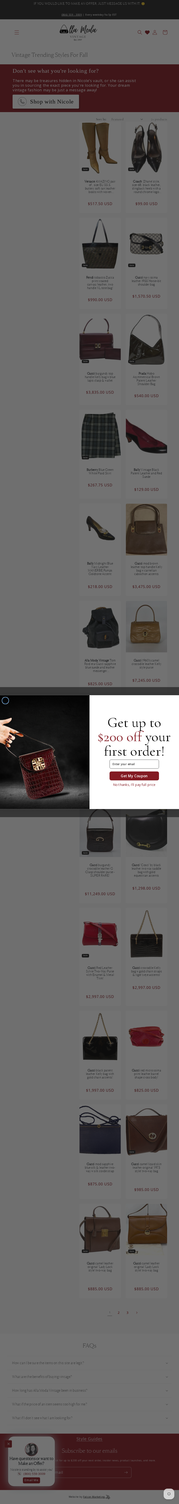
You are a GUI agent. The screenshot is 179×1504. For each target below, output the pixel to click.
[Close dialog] (5, 700)
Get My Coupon (134, 775)
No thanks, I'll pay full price (134, 784)
